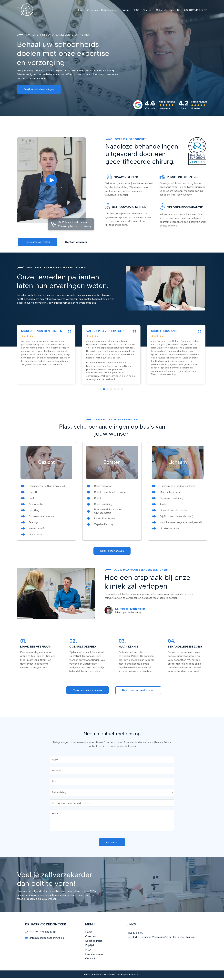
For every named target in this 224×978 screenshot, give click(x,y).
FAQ (88, 949)
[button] (39, 89)
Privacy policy (135, 932)
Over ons (90, 936)
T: (31, 932)
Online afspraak (94, 954)
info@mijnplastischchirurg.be (47, 937)
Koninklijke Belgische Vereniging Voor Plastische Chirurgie (161, 937)
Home (88, 931)
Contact (90, 958)
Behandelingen (93, 940)
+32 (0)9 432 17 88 (44, 932)
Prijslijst (89, 945)
